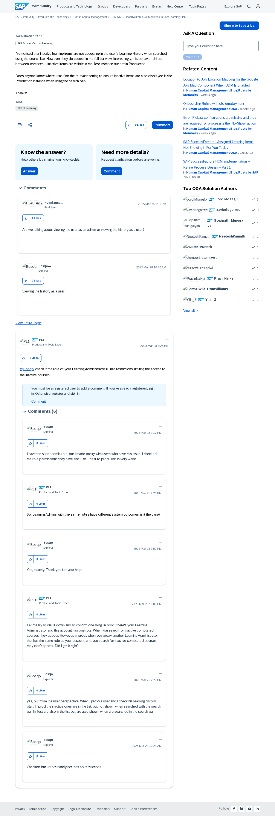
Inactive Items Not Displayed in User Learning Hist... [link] (156, 17)
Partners (141, 6)
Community (41, 6)
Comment (162, 125)
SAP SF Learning (26, 108)
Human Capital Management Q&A (211, 109)
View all (189, 310)
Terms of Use (38, 809)
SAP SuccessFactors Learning (34, 43)
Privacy (20, 809)
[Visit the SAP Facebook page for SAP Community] (234, 808)
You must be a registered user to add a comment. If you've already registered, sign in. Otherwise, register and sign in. (92, 391)
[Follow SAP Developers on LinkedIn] (257, 808)
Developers (121, 6)
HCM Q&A (116, 17)
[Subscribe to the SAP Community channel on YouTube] (249, 808)
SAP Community (24, 17)
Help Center (175, 6)
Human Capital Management (90, 17)
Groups (103, 6)
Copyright (57, 809)
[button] (129, 125)
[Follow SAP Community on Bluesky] (241, 808)
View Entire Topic (28, 323)
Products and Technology (74, 6)
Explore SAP (233, 6)
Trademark (102, 809)
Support (120, 809)
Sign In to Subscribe (239, 25)
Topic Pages (197, 6)
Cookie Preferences (143, 809)
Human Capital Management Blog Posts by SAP (222, 172)
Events (157, 6)
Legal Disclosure (79, 809)
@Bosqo (27, 369)
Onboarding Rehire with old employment (213, 103)
